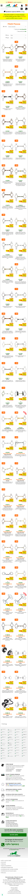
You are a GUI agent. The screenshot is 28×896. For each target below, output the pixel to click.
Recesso (4, 872)
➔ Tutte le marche (10, 822)
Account (4, 862)
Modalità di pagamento (7, 867)
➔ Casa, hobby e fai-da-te (12, 826)
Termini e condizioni (14, 890)
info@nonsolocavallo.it (20, 882)
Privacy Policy (14, 887)
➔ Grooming (9, 770)
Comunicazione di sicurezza (14, 893)
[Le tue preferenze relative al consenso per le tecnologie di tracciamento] (2, 895)
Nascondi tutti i (22, 31)
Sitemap (4, 864)
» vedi (23, 785)
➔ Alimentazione (10, 769)
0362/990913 (7, 882)
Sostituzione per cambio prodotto (10, 869)
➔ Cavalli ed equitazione (11, 823)
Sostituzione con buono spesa (9, 871)
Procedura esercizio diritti (14, 891)
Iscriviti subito (14, 834)
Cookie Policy (14, 889)
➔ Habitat (18, 770)
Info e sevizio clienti (6, 860)
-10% (3, 16)
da (15, 11)
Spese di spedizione (6, 865)
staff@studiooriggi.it (14, 885)
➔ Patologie (18, 769)
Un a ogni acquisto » (14, 1)
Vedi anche (20, 29)
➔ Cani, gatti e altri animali (12, 824)
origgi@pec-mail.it (11, 884)
